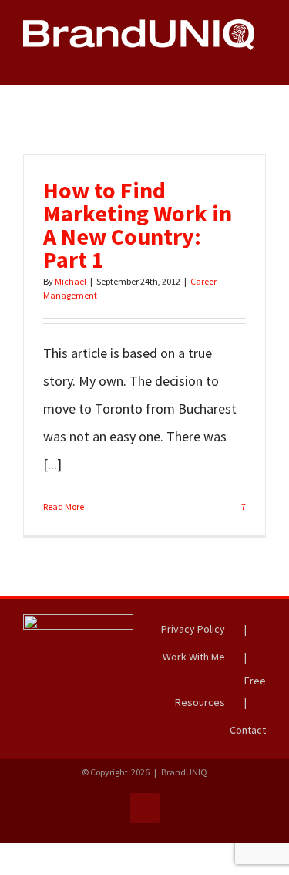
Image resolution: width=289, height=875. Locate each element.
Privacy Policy (193, 629)
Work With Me (194, 657)
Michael (70, 281)
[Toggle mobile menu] (260, 58)
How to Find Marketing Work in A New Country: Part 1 (137, 224)
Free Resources (220, 691)
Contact (248, 730)
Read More (63, 506)
